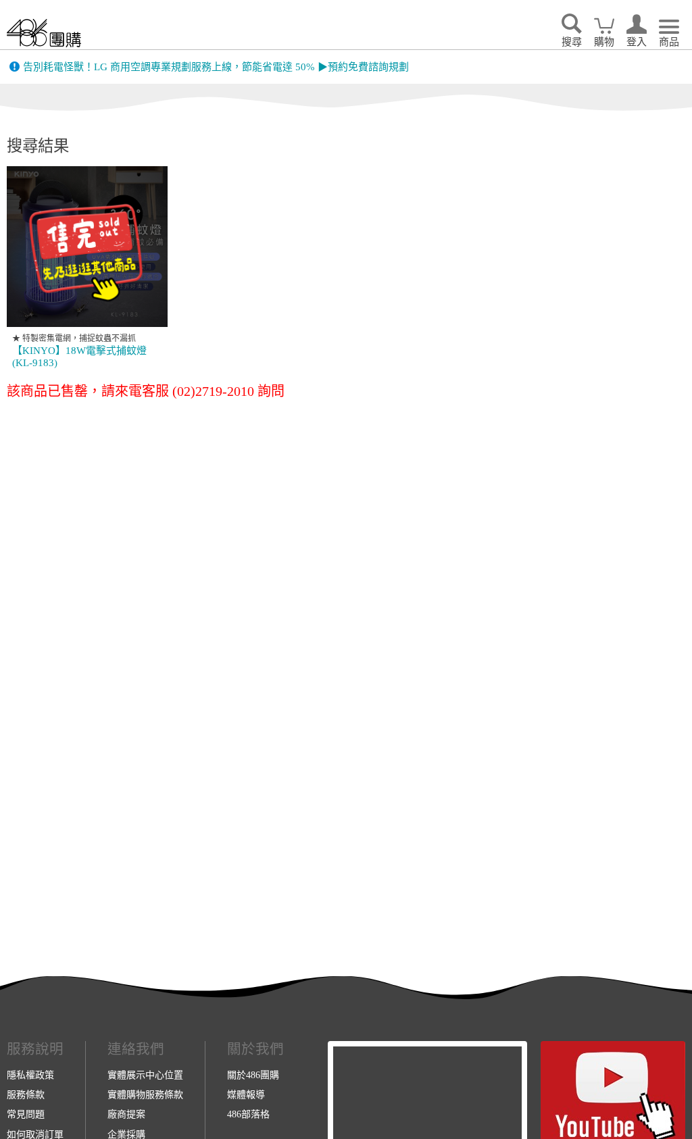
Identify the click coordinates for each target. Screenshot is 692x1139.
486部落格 (248, 1114)
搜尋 (572, 41)
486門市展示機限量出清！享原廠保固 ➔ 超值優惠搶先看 (149, 68)
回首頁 (44, 33)
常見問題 (26, 1114)
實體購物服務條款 (145, 1094)
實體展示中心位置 (145, 1074)
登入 (636, 41)
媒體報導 (246, 1094)
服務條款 (26, 1094)
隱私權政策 (30, 1074)
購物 (604, 41)
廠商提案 (126, 1114)
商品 (669, 41)
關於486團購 (253, 1074)
